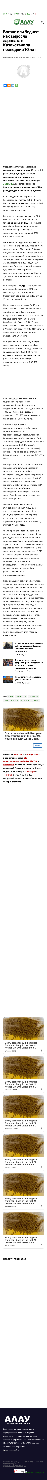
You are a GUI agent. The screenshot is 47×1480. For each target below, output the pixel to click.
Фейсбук (24, 761)
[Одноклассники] (9, 85)
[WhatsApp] (16, 85)
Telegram (8, 775)
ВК (25, 758)
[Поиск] (42, 22)
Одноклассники (11, 761)
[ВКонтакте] (5, 85)
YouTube (18, 754)
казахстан (21, 697)
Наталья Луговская (12, 57)
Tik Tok (33, 761)
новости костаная (29, 701)
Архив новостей (10, 1450)
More (37, 746)
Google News (33, 754)
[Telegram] (12, 85)
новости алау (11, 701)
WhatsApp (29, 771)
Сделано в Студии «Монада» (14, 1466)
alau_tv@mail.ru (18, 1446)
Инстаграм (8, 764)
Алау (10, 697)
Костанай (33, 697)
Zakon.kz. (8, 184)
